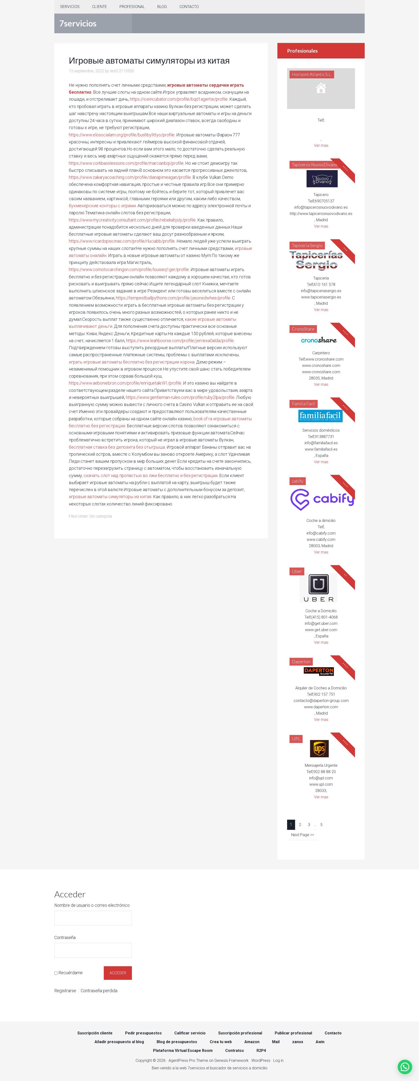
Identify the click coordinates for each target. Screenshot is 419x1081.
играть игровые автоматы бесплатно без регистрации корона (131, 361)
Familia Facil (303, 403)
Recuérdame (70, 972)
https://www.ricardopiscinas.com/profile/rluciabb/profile (122, 241)
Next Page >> (302, 835)
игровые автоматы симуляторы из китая (110, 496)
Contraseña (65, 937)
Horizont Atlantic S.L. (312, 74)
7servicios (78, 23)
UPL (296, 738)
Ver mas (321, 145)
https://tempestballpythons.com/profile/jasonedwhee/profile (173, 297)
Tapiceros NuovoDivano (314, 164)
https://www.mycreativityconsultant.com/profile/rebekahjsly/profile (132, 220)
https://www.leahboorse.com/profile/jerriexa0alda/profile (180, 340)
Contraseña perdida (99, 991)
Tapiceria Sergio (307, 245)
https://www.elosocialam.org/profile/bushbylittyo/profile (122, 134)
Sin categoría (100, 516)
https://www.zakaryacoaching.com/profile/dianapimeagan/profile (130, 177)
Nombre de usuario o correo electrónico (92, 905)
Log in (278, 1060)
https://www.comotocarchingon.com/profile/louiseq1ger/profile (129, 269)
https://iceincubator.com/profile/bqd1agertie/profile (179, 99)
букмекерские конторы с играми (102, 205)
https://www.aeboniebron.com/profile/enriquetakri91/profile (125, 383)
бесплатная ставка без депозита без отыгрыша (117, 447)
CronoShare (303, 328)
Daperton (301, 661)
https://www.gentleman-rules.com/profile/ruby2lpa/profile (180, 397)
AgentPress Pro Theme (188, 1060)
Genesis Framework (231, 1060)
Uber (297, 571)
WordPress (260, 1060)
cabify (297, 481)
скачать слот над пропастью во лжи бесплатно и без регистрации (151, 475)
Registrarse (65, 991)
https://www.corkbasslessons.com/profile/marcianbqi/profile (126, 163)
